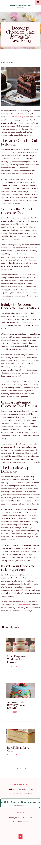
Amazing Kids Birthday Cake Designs (16, 705)
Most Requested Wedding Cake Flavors (17, 659)
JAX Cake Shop (17, 117)
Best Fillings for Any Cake (19, 749)
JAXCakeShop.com (22, 605)
